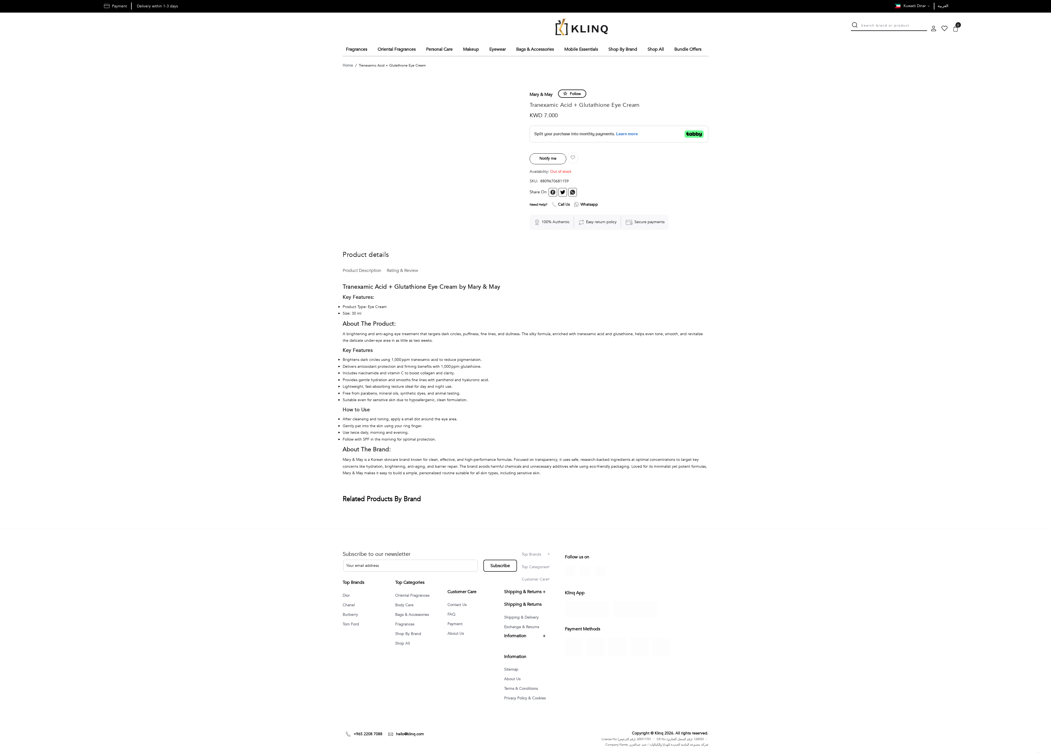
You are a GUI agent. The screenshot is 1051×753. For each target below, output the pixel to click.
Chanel (349, 605)
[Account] (933, 29)
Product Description (362, 271)
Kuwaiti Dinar (915, 5)
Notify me (547, 158)
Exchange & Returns (521, 627)
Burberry (350, 614)
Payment (455, 623)
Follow (575, 93)
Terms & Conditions (521, 688)
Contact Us (457, 604)
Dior (346, 595)
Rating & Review (402, 271)
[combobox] (894, 24)
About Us (455, 633)
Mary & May (541, 94)
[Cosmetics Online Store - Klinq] (581, 27)
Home (348, 65)
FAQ (451, 614)
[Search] (855, 25)
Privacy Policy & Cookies (525, 698)
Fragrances (404, 624)
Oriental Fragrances (412, 595)
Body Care (404, 605)
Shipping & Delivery (521, 617)
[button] (572, 158)
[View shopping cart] (955, 29)
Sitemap (511, 669)
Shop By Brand (408, 633)
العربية (943, 5)
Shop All (402, 643)
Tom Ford (351, 624)
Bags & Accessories (412, 614)
